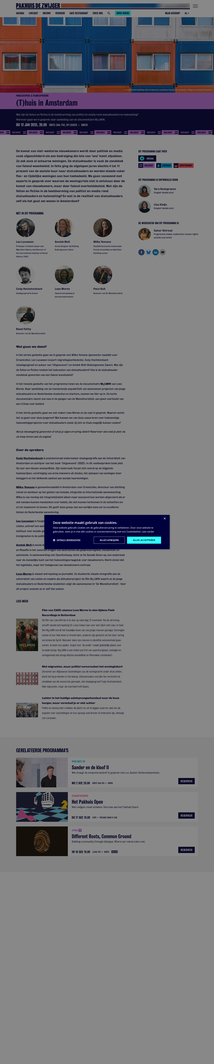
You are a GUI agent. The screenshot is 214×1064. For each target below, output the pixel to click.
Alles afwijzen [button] (109, 540)
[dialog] (107, 532)
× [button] (164, 518)
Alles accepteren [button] (144, 540)
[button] (66, 540)
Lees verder (148, 531)
